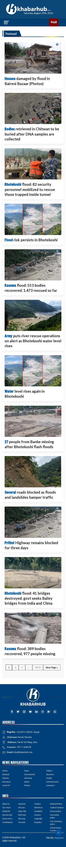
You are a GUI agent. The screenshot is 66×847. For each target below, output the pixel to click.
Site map (21, 818)
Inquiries (22, 804)
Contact (37, 804)
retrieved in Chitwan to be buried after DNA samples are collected (32, 134)
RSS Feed (22, 815)
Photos (27, 785)
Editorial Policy (56, 804)
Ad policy (38, 822)
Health (49, 778)
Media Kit (6, 811)
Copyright (38, 818)
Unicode (21, 822)
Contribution (7, 822)
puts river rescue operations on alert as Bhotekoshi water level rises (33, 341)
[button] (58, 833)
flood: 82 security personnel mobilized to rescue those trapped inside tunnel (30, 189)
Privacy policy (55, 811)
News (26, 770)
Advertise (38, 807)
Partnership (7, 815)
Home (5, 770)
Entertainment (52, 782)
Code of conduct (57, 807)
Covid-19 (6, 785)
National (11, 33)
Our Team (6, 807)
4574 (38, 667)
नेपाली (54, 22)
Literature (50, 785)
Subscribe (22, 811)
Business (50, 774)
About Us (6, 804)
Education (6, 782)
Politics (49, 770)
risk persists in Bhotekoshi (31, 240)
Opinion (5, 778)
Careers (37, 815)
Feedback (38, 811)
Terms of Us (7, 818)
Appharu (59, 837)
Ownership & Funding (55, 829)
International (29, 774)
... (29, 667)
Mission (21, 807)
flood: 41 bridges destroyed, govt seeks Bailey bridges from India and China (28, 598)
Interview (28, 778)
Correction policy (54, 816)
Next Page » (52, 667)
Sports (26, 782)
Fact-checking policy (56, 822)
